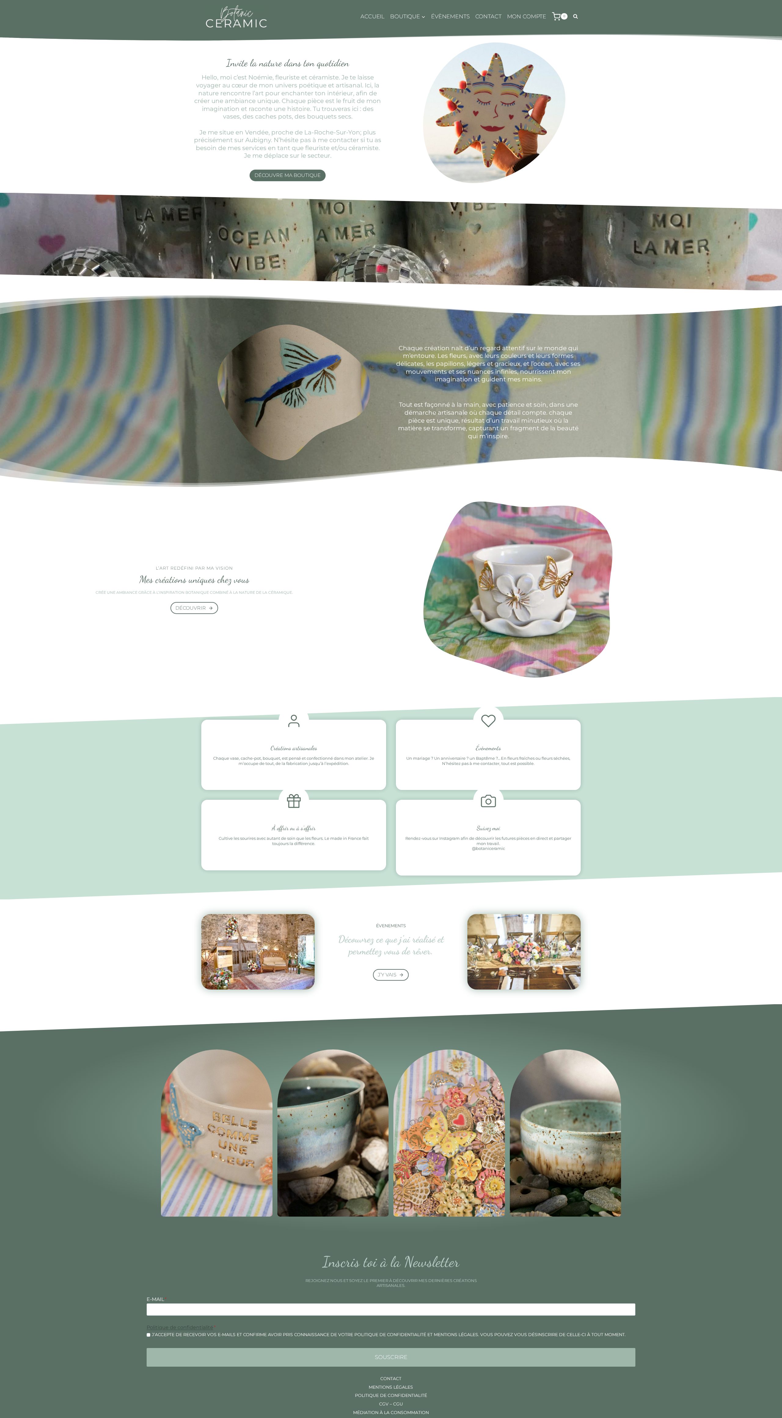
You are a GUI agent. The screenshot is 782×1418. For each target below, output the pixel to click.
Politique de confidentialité (180, 1327)
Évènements (450, 16)
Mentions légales (391, 1387)
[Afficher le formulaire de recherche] (575, 16)
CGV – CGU (391, 1404)
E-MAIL (156, 1299)
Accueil (372, 16)
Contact (488, 16)
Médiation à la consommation (391, 1412)
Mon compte (526, 16)
